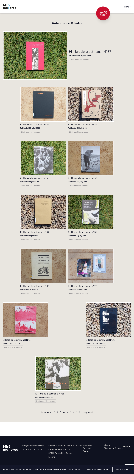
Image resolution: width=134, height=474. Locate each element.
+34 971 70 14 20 (34, 449)
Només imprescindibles (98, 469)
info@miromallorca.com (33, 445)
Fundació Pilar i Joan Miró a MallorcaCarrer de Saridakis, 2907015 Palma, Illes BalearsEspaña (65, 451)
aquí (78, 469)
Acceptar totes (121, 469)
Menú (126, 7)
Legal (125, 446)
